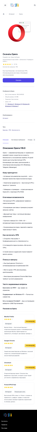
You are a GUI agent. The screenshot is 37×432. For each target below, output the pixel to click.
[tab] (31, 139)
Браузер (5, 130)
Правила (4, 425)
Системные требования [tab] (18, 140)
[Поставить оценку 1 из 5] (4, 64)
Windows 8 (8, 106)
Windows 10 (18, 104)
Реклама (4, 428)
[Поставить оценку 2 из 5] (6, 64)
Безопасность (16, 130)
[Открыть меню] (5, 5)
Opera (21, 14)
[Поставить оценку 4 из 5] (10, 64)
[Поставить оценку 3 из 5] (8, 64)
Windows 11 (11, 104)
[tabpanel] (18, 224)
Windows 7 (15, 106)
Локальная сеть (19, 392)
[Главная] (3, 14)
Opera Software (15, 57)
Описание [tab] (6, 140)
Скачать (18, 80)
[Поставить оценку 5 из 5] (12, 64)
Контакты (4, 421)
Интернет (12, 14)
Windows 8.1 (26, 104)
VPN (10, 130)
